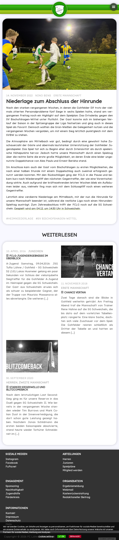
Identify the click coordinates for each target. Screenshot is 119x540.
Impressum (12, 516)
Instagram (12, 459)
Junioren (35, 251)
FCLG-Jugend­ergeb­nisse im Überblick (27, 257)
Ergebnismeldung (73, 486)
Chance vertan (75, 292)
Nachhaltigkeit (15, 489)
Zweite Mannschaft (34, 382)
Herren (12, 382)
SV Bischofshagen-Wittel (57, 218)
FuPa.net (11, 466)
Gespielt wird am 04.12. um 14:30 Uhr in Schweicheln (47, 208)
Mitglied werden (72, 470)
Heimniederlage (20, 218)
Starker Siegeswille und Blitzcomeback (25, 388)
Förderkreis (12, 497)
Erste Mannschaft (67, 95)
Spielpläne (69, 466)
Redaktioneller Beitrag (76, 497)
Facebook (12, 462)
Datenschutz (13, 520)
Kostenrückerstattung (76, 493)
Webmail (68, 489)
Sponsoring (12, 486)
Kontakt (10, 513)
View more (56, 532)
